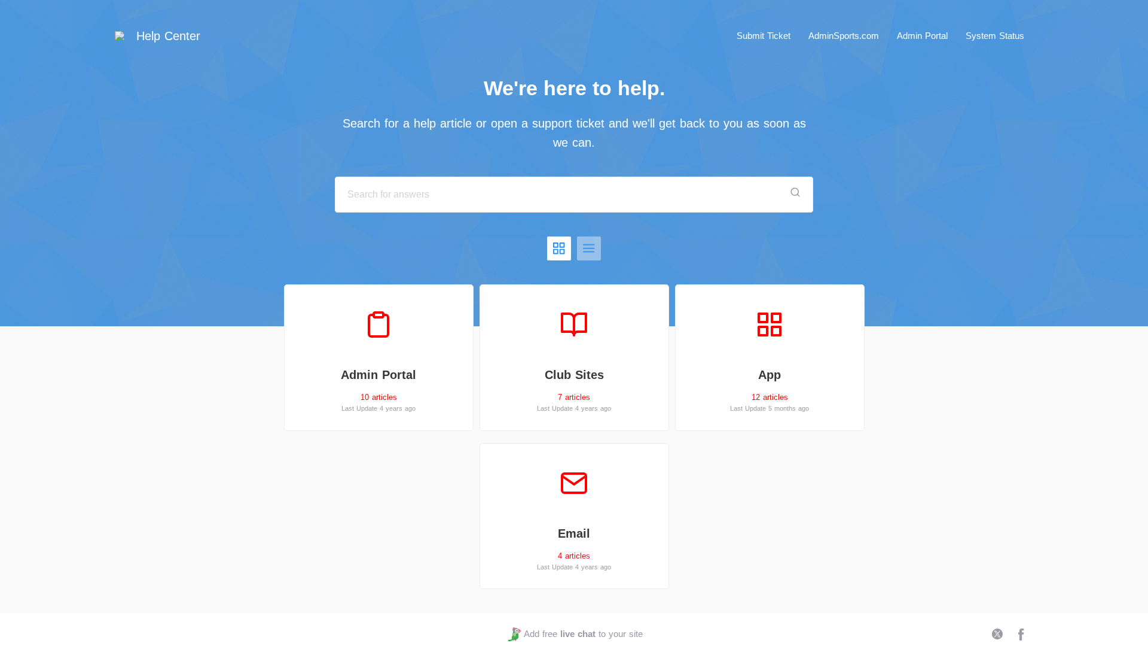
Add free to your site (583, 634)
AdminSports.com (843, 36)
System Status (995, 36)
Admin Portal (922, 36)
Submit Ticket (763, 36)
